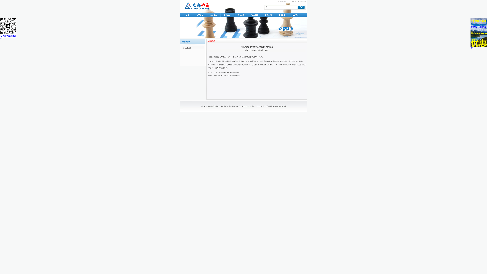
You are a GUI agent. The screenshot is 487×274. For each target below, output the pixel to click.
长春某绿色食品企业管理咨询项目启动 (227, 72)
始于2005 (283, 2)
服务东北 (303, 2)
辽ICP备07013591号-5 (259, 106)
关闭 (1, 38)
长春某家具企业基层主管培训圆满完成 (227, 75)
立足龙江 (293, 2)
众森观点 (188, 48)
